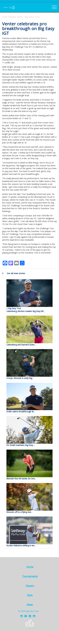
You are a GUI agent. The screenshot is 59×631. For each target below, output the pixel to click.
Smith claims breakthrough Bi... (20, 411)
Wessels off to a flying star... (19, 512)
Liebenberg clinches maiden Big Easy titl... (25, 309)
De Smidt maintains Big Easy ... (20, 445)
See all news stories (15, 273)
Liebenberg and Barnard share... (21, 344)
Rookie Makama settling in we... (21, 545)
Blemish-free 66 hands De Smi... (21, 478)
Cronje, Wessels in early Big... (19, 378)
